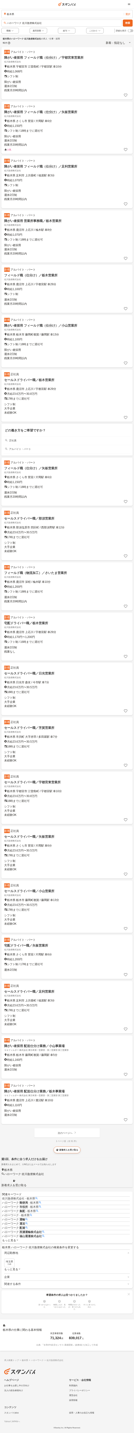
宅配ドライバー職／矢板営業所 (26, 945)
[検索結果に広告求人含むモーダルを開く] (9, 43)
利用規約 (73, 1385)
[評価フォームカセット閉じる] (128, 1294)
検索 (127, 22)
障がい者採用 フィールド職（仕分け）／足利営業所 (40, 166)
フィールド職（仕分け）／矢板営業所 (31, 468)
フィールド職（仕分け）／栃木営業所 (31, 275)
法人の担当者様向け (13, 1390)
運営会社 (73, 1395)
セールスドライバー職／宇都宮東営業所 (32, 782)
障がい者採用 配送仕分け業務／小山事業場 (34, 1046)
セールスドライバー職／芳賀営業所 (29, 727)
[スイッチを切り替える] (130, 30)
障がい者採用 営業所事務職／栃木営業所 (33, 221)
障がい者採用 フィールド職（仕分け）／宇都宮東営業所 (44, 57)
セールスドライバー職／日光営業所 (29, 673)
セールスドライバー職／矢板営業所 (29, 836)
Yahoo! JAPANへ (12, 1421)
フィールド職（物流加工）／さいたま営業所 (35, 573)
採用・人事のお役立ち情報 (81, 1413)
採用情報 (73, 1400)
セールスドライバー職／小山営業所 (29, 891)
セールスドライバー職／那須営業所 (29, 518)
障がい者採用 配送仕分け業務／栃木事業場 (34, 1091)
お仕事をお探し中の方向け (16, 1385)
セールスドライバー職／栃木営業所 (29, 380)
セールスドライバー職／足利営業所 (29, 991)
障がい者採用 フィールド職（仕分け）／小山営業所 (40, 325)
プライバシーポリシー (79, 1390)
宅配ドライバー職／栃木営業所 (26, 623)
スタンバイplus (11, 1413)
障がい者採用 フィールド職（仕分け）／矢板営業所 (40, 112)
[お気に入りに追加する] (125, 95)
